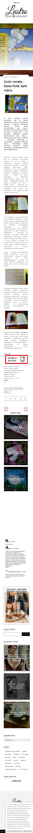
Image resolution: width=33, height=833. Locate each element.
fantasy (16, 760)
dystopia (16, 763)
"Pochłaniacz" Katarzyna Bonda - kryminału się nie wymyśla (17, 714)
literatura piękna (10, 769)
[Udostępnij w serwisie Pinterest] (25, 398)
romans (24, 751)
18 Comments (15, 77)
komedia (23, 760)
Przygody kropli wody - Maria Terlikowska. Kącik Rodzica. (16, 479)
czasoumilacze (23, 769)
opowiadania (9, 766)
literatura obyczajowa (12, 751)
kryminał (16, 754)
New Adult (8, 754)
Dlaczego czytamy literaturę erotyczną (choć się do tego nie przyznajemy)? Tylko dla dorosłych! (17, 658)
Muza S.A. (7, 392)
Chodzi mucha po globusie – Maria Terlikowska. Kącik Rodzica (16, 453)
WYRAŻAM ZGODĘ (27, 831)
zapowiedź (8, 763)
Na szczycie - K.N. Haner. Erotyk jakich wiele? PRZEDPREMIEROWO (16, 686)
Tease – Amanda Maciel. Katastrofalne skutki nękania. (16, 427)
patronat (22, 757)
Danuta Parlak (8, 388)
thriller (7, 757)
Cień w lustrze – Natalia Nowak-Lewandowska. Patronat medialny (16, 590)
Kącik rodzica (18, 388)
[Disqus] (16, 517)
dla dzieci (8, 760)
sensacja (18, 766)
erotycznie (25, 754)
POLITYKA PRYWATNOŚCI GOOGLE (14, 831)
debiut (14, 757)
